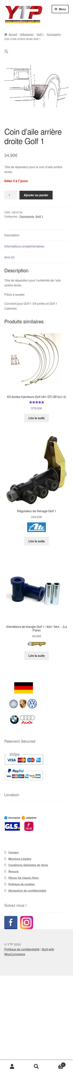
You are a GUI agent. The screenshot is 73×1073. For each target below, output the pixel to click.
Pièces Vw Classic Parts (23, 878)
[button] (6, 51)
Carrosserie (54, 34)
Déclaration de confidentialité (27, 890)
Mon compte (12, 1066)
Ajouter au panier (36, 195)
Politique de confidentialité (21, 949)
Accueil (13, 34)
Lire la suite (36, 418)
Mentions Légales (19, 859)
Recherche (36, 1066)
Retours (13, 871)
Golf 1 (40, 34)
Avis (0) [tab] (9, 257)
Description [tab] (11, 235)
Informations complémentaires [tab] (24, 246)
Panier (56, 1063)
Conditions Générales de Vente (28, 865)
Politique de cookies (21, 884)
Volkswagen (27, 34)
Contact (13, 852)
